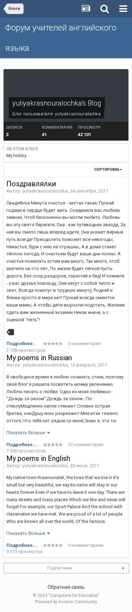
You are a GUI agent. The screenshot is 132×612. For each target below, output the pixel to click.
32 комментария (85, 444)
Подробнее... (21, 343)
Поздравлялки (31, 184)
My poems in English (38, 458)
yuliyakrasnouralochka (78, 113)
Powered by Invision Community (66, 601)
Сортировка (107, 170)
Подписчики (59, 568)
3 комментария (84, 343)
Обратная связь (66, 587)
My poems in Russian (39, 358)
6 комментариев (85, 545)
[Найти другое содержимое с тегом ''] (11, 332)
